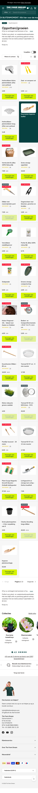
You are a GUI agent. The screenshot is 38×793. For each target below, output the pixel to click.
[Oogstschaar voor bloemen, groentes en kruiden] (28, 191)
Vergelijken (27, 52)
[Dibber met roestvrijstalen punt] (9, 191)
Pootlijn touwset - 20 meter (9, 443)
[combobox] (19, 12)
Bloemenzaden (26, 635)
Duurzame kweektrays (9, 636)
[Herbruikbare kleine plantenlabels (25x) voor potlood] (9, 69)
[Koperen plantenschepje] (9, 550)
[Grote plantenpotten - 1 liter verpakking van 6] (9, 511)
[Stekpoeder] (9, 271)
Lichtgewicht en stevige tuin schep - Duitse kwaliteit (28, 483)
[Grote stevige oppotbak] (28, 152)
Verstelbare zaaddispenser (7, 244)
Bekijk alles (32, 613)
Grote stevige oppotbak (25, 164)
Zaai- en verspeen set (28, 80)
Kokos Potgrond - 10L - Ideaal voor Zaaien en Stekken (8, 323)
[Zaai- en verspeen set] (28, 69)
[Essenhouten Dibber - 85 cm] (9, 353)
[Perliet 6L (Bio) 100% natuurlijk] (28, 232)
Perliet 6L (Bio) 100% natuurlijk (28, 244)
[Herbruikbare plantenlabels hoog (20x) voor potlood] (9, 111)
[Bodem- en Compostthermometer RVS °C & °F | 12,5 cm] (28, 310)
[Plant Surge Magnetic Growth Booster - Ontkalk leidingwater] (9, 470)
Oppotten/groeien (13, 23)
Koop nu (5, 45)
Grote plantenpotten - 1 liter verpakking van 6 (9, 524)
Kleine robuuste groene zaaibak (7, 404)
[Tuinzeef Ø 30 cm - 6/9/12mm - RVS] (28, 392)
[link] (7, 582)
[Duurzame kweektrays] (9, 624)
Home (4, 23)
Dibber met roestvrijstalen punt (9, 203)
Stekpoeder (6, 282)
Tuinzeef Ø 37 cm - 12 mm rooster (27, 443)
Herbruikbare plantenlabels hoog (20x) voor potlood (8, 124)
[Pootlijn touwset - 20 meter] (9, 431)
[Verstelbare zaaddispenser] (9, 232)
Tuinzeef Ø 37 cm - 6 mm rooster (28, 365)
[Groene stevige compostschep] (28, 271)
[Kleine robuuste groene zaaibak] (9, 392)
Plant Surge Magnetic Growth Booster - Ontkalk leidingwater (9, 483)
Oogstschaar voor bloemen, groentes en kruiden (28, 204)
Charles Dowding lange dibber (27, 523)
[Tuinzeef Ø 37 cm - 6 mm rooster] (28, 353)
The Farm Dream (10, 783)
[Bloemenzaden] (26, 624)
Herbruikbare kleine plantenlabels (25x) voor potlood (8, 83)
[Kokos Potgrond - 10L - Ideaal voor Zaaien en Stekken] (9, 310)
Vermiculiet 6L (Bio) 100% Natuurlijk (8, 164)
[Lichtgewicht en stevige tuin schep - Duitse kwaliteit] (28, 470)
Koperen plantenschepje (7, 562)
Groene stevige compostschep (26, 283)
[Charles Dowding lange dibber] (28, 511)
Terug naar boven (19, 673)
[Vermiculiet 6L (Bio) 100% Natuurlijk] (9, 152)
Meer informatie (26, 2)
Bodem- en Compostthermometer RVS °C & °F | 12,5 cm (28, 324)
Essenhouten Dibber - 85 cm (9, 365)
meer (31, 31)
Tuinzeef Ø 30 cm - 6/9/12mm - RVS (27, 404)
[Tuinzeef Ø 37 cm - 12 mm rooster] (28, 431)
